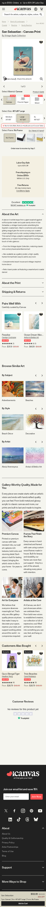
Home (4, 21)
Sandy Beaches (26, 25)
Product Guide (38, 92)
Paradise (6, 334)
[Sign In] (35, 9)
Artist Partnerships (10, 847)
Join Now (36, 796)
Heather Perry (7, 676)
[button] (9, 100)
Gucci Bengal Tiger (11, 673)
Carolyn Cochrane (9, 337)
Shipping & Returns (13, 291)
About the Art (10, 214)
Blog (4, 856)
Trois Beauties (30, 673)
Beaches (14, 25)
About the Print (11, 283)
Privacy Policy (8, 842)
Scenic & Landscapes (17, 21)
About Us (6, 834)
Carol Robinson (30, 676)
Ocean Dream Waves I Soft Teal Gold (34, 334)
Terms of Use (8, 851)
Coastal (4, 25)
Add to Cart (23, 903)
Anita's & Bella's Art (31, 337)
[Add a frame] (9, 79)
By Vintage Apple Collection (14, 35)
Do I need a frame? (36, 131)
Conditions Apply (23, 191)
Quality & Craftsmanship (12, 838)
